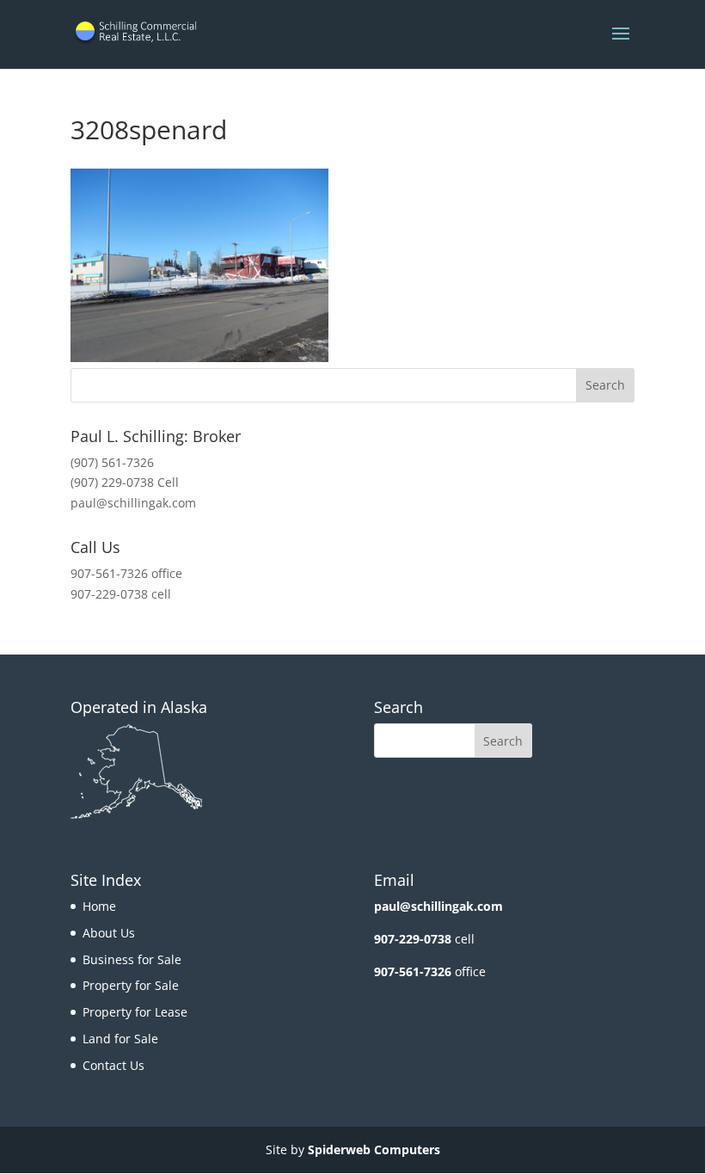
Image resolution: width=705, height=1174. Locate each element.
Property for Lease (135, 1012)
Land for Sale (120, 1038)
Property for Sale (131, 985)
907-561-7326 (412, 971)
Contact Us (113, 1065)
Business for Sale (132, 959)
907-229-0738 (412, 939)
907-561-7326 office (126, 573)
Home (99, 906)
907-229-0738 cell (120, 594)
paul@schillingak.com (133, 503)
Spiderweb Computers (374, 1149)
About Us (109, 933)
